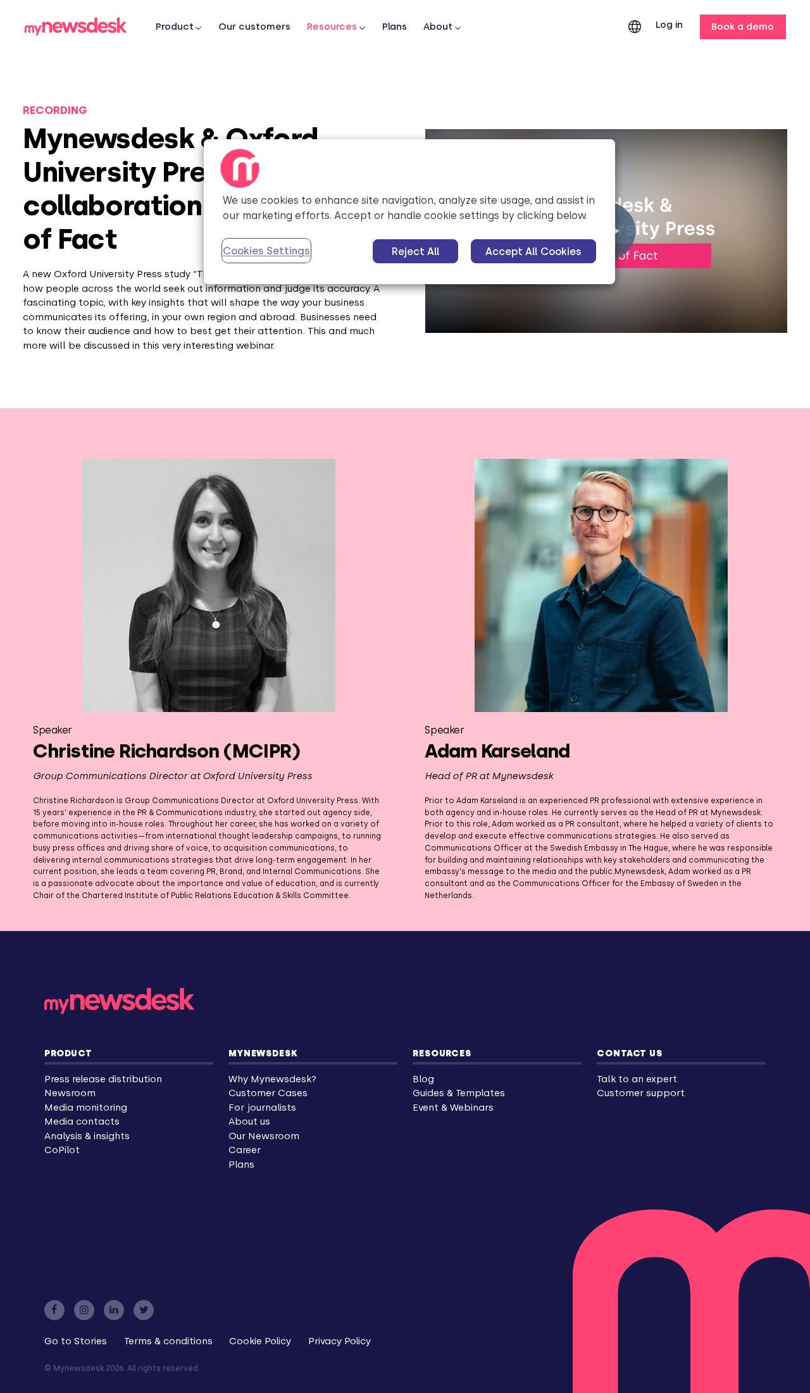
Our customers (254, 26)
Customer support (641, 1093)
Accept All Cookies (533, 252)
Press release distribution (103, 1079)
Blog (423, 1079)
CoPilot (62, 1150)
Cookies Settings (266, 251)
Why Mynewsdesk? (272, 1079)
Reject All (416, 252)
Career (244, 1150)
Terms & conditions (168, 1341)
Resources (332, 26)
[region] (409, 211)
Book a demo (742, 26)
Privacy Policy (339, 1341)
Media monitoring (85, 1107)
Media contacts (82, 1121)
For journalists (262, 1107)
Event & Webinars (453, 1107)
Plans (394, 26)
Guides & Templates (459, 1093)
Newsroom (70, 1093)
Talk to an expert (637, 1079)
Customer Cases (268, 1093)
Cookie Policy (260, 1341)
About (437, 26)
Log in (669, 24)
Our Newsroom (263, 1136)
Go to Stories (75, 1341)
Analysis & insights (87, 1136)
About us (249, 1121)
